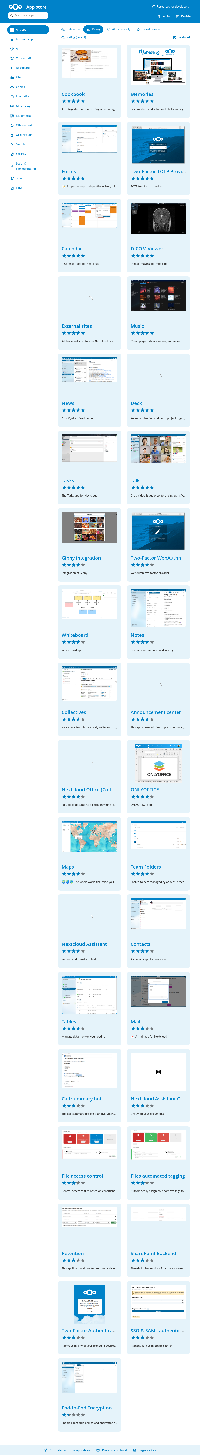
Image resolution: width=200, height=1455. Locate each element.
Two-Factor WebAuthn (156, 557)
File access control (82, 1176)
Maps (68, 867)
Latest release (158, 29)
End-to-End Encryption (87, 1407)
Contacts (140, 944)
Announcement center (156, 712)
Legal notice (147, 1450)
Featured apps (26, 39)
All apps (22, 30)
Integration (24, 97)
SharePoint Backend (153, 1253)
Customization (26, 58)
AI (17, 49)
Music (137, 326)
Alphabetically (125, 29)
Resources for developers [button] (167, 6)
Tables (69, 1021)
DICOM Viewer (147, 248)
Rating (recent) (77, 37)
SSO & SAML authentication (161, 1330)
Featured (183, 37)
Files (19, 77)
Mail (135, 1021)
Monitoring (24, 106)
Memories (142, 94)
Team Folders (146, 867)
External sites (77, 326)
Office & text (25, 125)
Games (21, 87)
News (68, 403)
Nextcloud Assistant (84, 944)
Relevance (74, 29)
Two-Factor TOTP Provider (160, 171)
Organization (25, 135)
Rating (98, 29)
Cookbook (73, 94)
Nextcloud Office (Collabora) (94, 789)
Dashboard (24, 68)
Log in (160, 16)
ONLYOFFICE (145, 789)
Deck (136, 403)
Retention (73, 1253)
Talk (135, 480)
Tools (20, 178)
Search (21, 144)
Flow (19, 188)
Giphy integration (81, 557)
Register (183, 16)
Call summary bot (82, 1098)
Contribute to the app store (70, 1450)
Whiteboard (75, 635)
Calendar (72, 248)
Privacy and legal (114, 1450)
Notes (137, 635)
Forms (69, 171)
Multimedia (24, 116)
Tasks (68, 480)
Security (22, 154)
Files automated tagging (158, 1176)
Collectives (74, 712)
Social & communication (27, 166)
